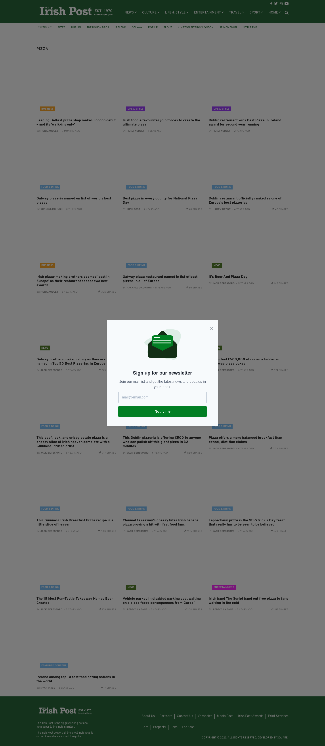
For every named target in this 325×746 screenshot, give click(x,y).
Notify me (162, 411)
